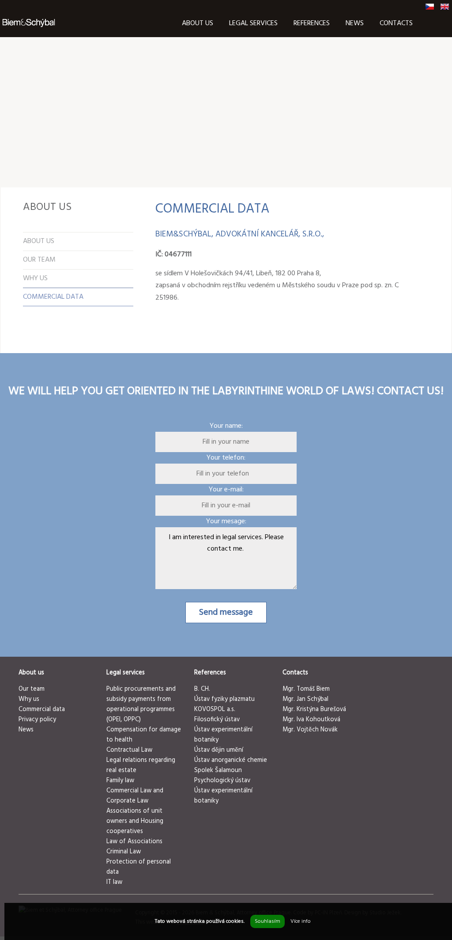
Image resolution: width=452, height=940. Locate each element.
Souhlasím (267, 921)
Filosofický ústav (217, 720)
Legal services (253, 23)
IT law (114, 882)
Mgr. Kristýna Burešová (314, 709)
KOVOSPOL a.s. (214, 709)
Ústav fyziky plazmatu (224, 699)
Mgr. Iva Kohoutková (311, 720)
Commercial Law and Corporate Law (134, 796)
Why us (29, 699)
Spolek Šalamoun (218, 770)
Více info (300, 921)
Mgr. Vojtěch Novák (310, 730)
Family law (120, 781)
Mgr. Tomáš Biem (306, 689)
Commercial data (42, 709)
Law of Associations (134, 842)
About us (197, 23)
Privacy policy (37, 720)
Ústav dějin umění (218, 750)
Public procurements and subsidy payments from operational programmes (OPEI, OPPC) (141, 704)
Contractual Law (129, 750)
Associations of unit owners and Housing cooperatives (134, 821)
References (312, 23)
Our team (32, 689)
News (355, 23)
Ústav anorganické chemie (230, 760)
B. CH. (202, 689)
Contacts (396, 23)
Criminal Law (123, 852)
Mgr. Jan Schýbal (305, 699)
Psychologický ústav (222, 781)
